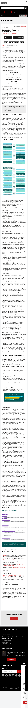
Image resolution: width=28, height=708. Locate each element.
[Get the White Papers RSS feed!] (10, 42)
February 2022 (23, 26)
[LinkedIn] (9, 675)
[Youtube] (13, 675)
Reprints (17, 687)
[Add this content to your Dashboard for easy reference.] (12, 42)
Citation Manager (19, 37)
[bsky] (6, 675)
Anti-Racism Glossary (17, 572)
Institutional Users (8, 686)
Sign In (14, 618)
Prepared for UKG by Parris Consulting (10, 33)
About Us (15, 686)
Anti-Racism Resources (13, 581)
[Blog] (19, 676)
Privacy (16, 688)
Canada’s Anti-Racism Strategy (10, 559)
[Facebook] (3, 675)
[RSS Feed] (16, 675)
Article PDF (9, 37)
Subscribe (11, 659)
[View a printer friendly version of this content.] (7, 42)
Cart (23, 15)
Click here (4, 45)
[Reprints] (5, 42)
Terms (11, 688)
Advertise (12, 687)
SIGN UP (20, 671)
